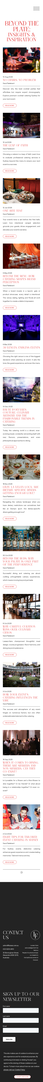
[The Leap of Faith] (21, 125)
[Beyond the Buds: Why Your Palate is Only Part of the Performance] (21, 538)
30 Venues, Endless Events (21, 347)
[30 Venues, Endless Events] (21, 327)
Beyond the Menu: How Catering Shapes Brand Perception (19, 279)
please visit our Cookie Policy (14, 1070)
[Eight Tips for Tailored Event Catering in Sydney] (21, 817)
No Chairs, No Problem (19, 80)
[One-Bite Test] (21, 191)
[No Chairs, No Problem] (21, 60)
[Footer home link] (34, 935)
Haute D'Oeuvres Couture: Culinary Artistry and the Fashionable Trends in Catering (19, 415)
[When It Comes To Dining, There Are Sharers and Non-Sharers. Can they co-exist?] (21, 742)
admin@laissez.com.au (11, 945)
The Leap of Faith (15, 145)
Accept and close (22, 1076)
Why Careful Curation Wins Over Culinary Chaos (19, 629)
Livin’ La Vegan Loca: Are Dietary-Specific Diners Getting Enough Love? (21, 490)
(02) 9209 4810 (8, 949)
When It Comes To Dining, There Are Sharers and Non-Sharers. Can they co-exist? (21, 767)
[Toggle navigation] (35, 8)
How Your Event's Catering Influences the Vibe (20, 697)
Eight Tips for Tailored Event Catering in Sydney (20, 838)
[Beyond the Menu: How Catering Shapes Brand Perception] (21, 256)
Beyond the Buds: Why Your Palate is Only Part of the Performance (21, 561)
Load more (21, 872)
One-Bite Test (12, 210)
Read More (9, 105)
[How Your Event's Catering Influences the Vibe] (21, 674)
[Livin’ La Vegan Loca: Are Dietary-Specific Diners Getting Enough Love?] (21, 467)
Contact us (13, 935)
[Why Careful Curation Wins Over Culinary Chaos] (21, 606)
